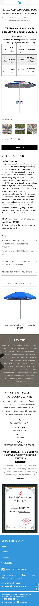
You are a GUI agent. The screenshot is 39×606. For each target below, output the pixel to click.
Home (4, 18)
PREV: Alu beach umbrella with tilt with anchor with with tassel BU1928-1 (18, 220)
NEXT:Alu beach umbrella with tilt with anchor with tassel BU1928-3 (18, 226)
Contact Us (19, 147)
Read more (19, 479)
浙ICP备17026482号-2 (10, 599)
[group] (20, 96)
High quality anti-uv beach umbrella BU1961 (19, 326)
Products (10, 18)
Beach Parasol (19, 18)
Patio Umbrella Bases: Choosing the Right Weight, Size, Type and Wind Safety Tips (19, 455)
